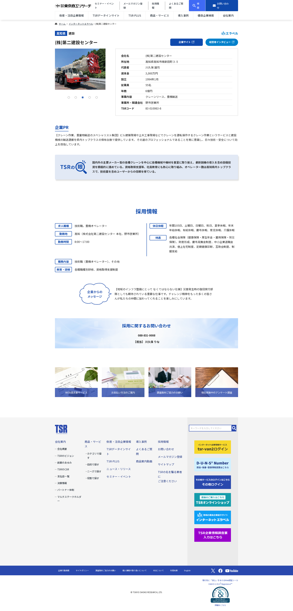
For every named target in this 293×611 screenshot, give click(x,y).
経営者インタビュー (220, 42)
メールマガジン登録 (170, 457)
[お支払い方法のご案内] (123, 382)
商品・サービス (159, 15)
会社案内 (228, 15)
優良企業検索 (206, 15)
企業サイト (185, 42)
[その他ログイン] (212, 482)
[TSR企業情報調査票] (212, 534)
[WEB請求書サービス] (76, 382)
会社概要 (62, 449)
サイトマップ (166, 464)
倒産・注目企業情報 (71, 15)
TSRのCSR (63, 469)
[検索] (234, 428)
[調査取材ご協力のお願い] (170, 382)
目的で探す (93, 464)
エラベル (232, 33)
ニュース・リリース (118, 469)
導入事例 (183, 15)
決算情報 (62, 483)
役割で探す (93, 478)
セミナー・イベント (118, 476)
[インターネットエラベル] (212, 517)
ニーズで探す (94, 471)
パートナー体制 (65, 490)
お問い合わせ (166, 449)
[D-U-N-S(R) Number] (212, 464)
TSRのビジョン (65, 455)
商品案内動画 (144, 461)
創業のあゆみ (64, 462)
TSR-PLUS (134, 15)
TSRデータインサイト (106, 15)
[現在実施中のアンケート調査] (216, 382)
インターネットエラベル (81, 23)
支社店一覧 (63, 476)
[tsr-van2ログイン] (212, 447)
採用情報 (163, 442)
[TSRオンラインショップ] (212, 499)
